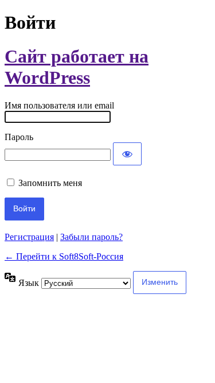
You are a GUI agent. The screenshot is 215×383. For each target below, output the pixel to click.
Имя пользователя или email (59, 105)
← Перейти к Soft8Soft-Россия (64, 256)
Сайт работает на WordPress (76, 67)
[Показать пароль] (127, 153)
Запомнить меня (50, 183)
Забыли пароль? (91, 237)
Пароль (19, 137)
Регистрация (29, 237)
